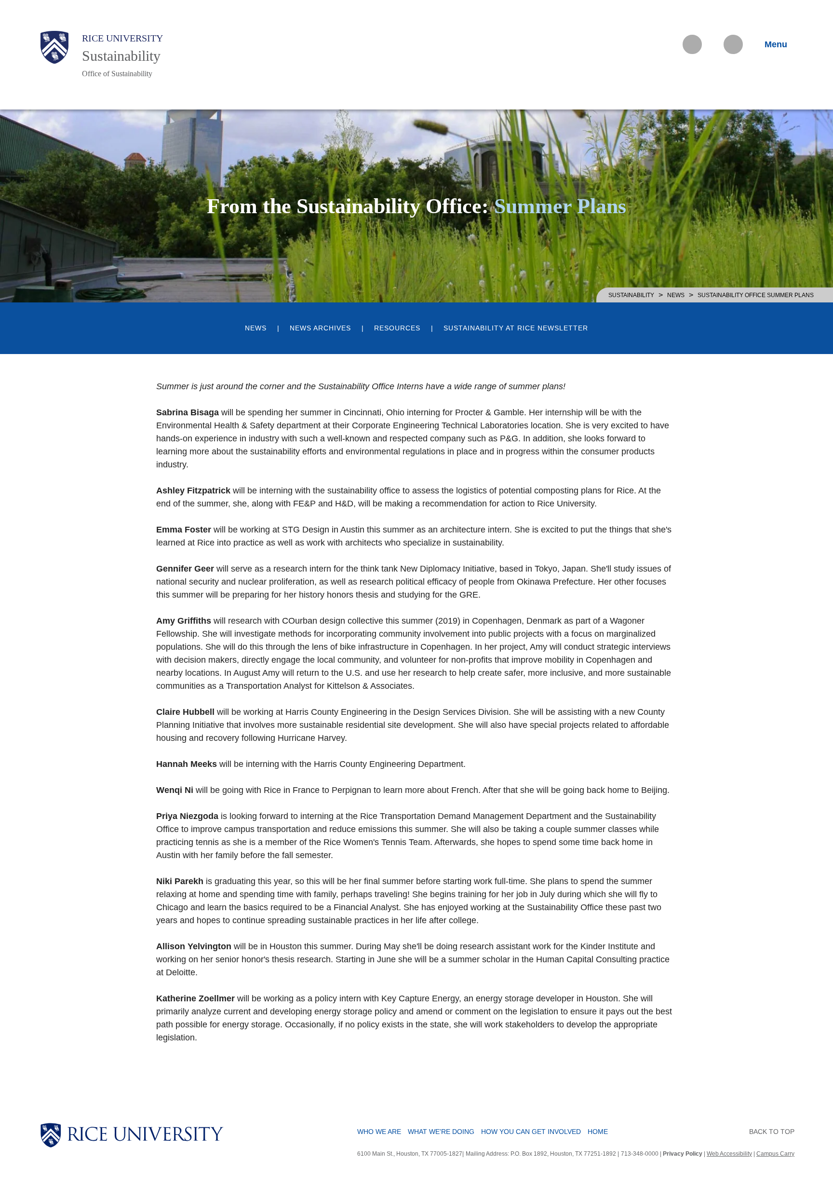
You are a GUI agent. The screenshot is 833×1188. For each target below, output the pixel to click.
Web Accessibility (729, 1153)
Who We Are (379, 1131)
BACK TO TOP (771, 1131)
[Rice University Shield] (54, 47)
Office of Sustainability (117, 73)
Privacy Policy (682, 1153)
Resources (397, 328)
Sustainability (121, 56)
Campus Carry (775, 1153)
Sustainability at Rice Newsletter (515, 328)
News (676, 295)
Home (598, 1131)
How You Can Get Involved (531, 1131)
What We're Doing (441, 1131)
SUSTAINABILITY (631, 295)
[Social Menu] (692, 44)
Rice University (122, 38)
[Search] (733, 44)
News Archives (320, 328)
